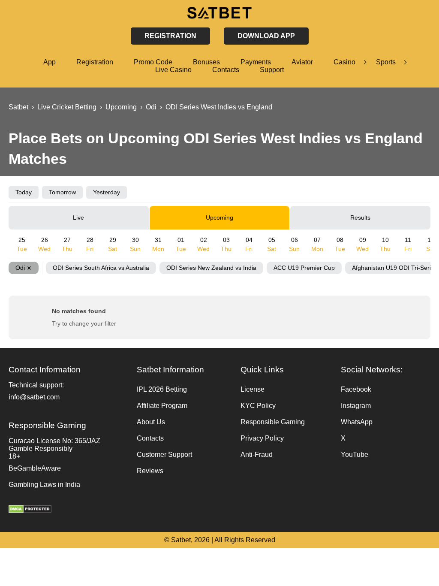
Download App (266, 35)
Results (360, 217)
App (49, 62)
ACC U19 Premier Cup (304, 267)
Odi (20, 267)
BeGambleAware (35, 468)
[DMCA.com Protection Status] (68, 510)
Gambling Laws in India (44, 484)
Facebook (356, 389)
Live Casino (173, 69)
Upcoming (219, 217)
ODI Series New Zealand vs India (211, 267)
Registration (94, 62)
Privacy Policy (262, 438)
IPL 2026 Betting (162, 389)
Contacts (225, 69)
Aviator (302, 62)
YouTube (354, 454)
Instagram (356, 405)
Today (23, 192)
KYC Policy (258, 405)
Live (78, 217)
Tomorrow (62, 192)
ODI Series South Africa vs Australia (101, 267)
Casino (344, 62)
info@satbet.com (34, 397)
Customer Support (164, 454)
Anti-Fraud (257, 454)
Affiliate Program (162, 405)
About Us (151, 422)
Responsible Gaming (273, 422)
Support (272, 69)
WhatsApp (357, 422)
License (253, 389)
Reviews (150, 470)
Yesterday (106, 192)
